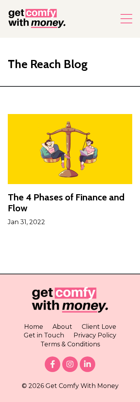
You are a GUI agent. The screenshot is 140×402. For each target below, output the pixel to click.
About (62, 326)
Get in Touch (44, 335)
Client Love (99, 326)
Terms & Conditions (70, 344)
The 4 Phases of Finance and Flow (66, 203)
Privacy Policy (95, 335)
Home (33, 326)
